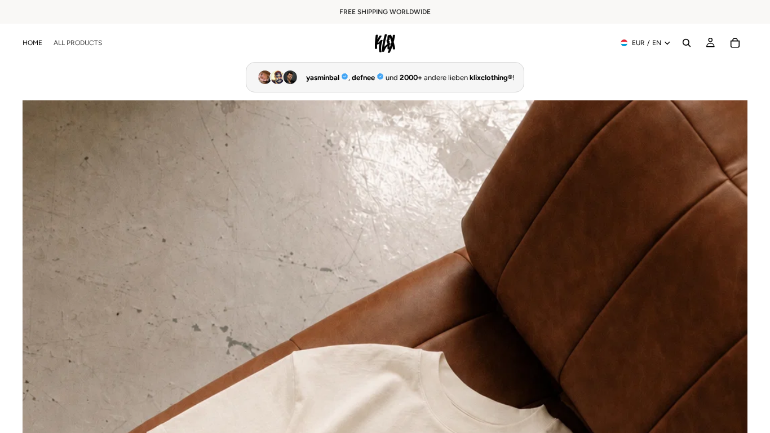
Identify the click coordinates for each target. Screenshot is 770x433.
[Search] (686, 42)
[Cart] (735, 42)
